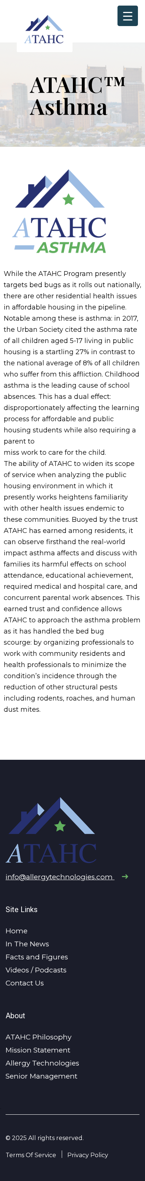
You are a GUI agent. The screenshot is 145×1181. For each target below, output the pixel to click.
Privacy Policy (87, 1155)
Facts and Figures (37, 957)
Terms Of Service (31, 1155)
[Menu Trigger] (127, 16)
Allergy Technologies (42, 1063)
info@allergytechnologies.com (60, 877)
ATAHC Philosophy (38, 1037)
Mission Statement (38, 1050)
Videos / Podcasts (36, 970)
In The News (27, 944)
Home (17, 931)
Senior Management (41, 1076)
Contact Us (25, 983)
